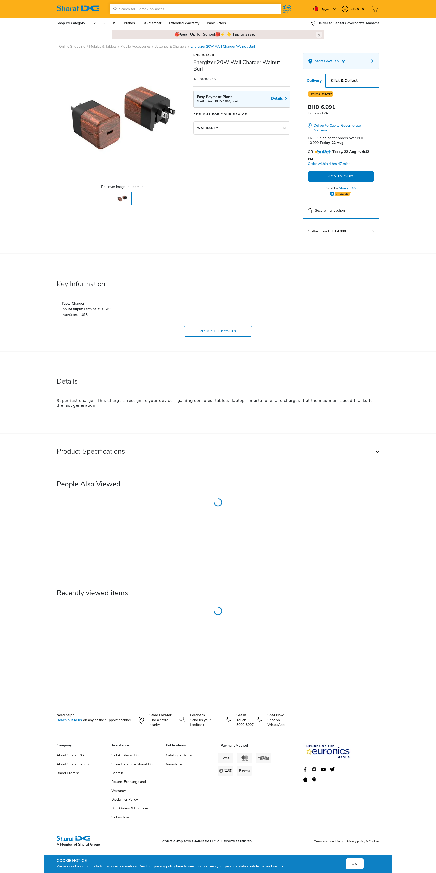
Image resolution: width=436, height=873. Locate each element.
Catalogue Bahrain (180, 755)
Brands (129, 23)
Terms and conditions (328, 841)
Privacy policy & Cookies (362, 841)
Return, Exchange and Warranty (128, 786)
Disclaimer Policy (124, 799)
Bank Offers (216, 23)
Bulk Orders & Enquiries (130, 808)
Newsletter (174, 764)
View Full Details (218, 331)
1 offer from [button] (327, 231)
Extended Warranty (184, 23)
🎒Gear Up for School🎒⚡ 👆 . (215, 34)
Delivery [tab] (314, 80)
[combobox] (195, 9)
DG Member (152, 23)
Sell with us (120, 817)
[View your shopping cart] (375, 9)
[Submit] (114, 9)
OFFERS (109, 23)
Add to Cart (341, 176)
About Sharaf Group (73, 764)
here (179, 866)
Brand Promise (68, 773)
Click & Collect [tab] (344, 80)
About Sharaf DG (70, 755)
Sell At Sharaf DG (125, 755)
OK (354, 864)
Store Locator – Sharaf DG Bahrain (132, 768)
